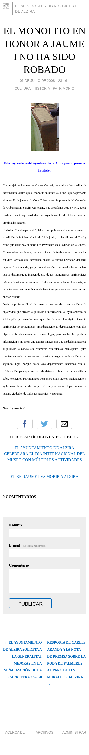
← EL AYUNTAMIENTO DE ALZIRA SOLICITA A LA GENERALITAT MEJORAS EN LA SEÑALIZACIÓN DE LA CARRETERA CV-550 (22, 660)
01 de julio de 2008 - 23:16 (43, 81)
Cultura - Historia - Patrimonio (44, 88)
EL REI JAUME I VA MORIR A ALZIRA (45, 476)
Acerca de (15, 732)
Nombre (16, 525)
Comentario (19, 565)
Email (64, 424)
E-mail (27, 545)
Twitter (44, 424)
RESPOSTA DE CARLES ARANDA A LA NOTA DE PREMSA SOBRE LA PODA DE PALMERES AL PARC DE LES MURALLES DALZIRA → (66, 663)
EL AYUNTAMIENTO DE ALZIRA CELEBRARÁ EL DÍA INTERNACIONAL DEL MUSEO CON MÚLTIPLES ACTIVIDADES (44, 454)
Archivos (44, 732)
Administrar (74, 732)
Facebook (25, 424)
